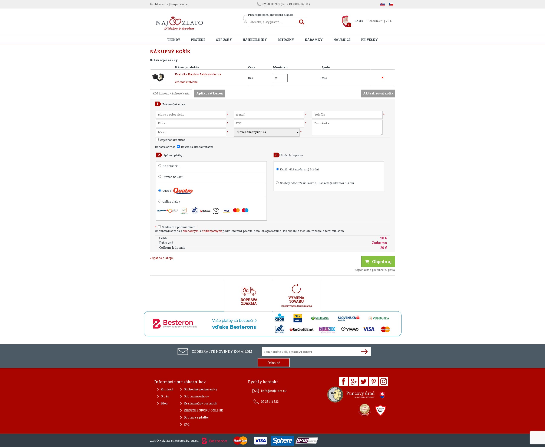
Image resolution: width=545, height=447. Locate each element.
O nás (165, 396)
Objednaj (380, 261)
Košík (359, 21)
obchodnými (191, 231)
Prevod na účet (172, 177)
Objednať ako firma (172, 140)
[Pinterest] (374, 381)
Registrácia (179, 4)
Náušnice (341, 40)
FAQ (186, 424)
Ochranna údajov (196, 396)
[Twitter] (364, 381)
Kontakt (167, 389)
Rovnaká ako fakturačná (197, 147)
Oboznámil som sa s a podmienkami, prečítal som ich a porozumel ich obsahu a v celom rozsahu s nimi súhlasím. (250, 231)
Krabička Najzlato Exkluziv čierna (198, 74)
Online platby (171, 201)
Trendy (173, 40)
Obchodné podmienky (200, 389)
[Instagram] (384, 381)
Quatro (166, 191)
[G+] (354, 381)
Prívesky (369, 40)
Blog (164, 403)
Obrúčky (224, 40)
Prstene (198, 40)
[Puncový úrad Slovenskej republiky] (357, 395)
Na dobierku (170, 166)
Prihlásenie (159, 4)
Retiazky (286, 40)
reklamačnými (212, 231)
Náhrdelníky (255, 40)
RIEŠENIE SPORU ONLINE (203, 410)
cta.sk (195, 441)
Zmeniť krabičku (186, 82)
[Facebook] (343, 381)
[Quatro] (183, 191)
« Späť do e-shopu (162, 258)
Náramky (314, 40)
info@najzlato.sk (274, 391)
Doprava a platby (196, 417)
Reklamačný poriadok (200, 403)
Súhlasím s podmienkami (175, 227)
